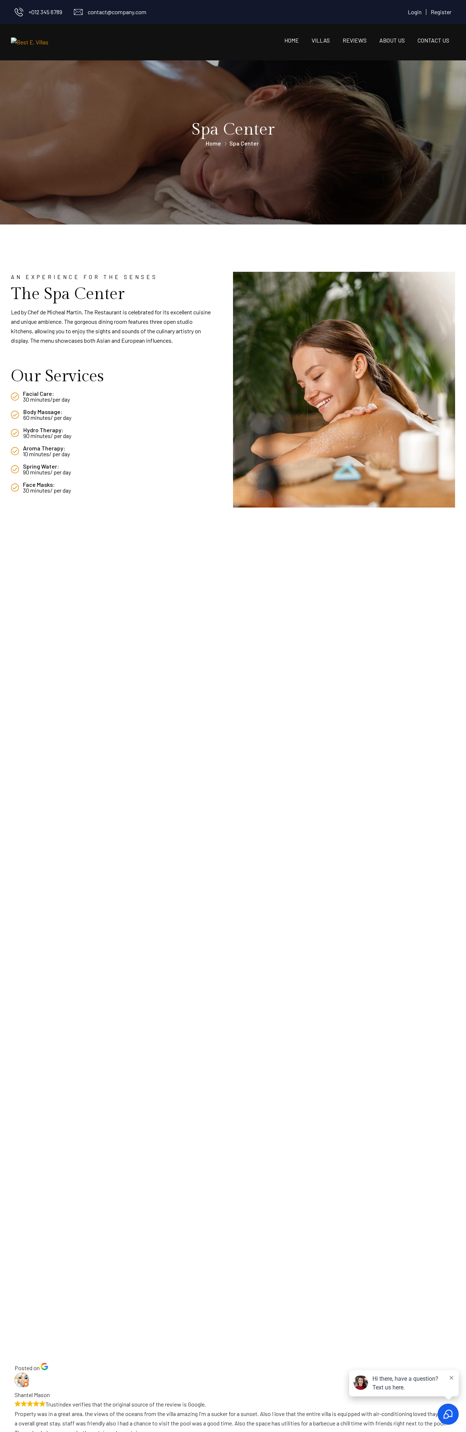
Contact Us (433, 40)
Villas (321, 40)
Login (415, 11)
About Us (392, 40)
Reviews (355, 40)
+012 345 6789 (45, 11)
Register (441, 11)
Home (291, 40)
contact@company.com (117, 11)
